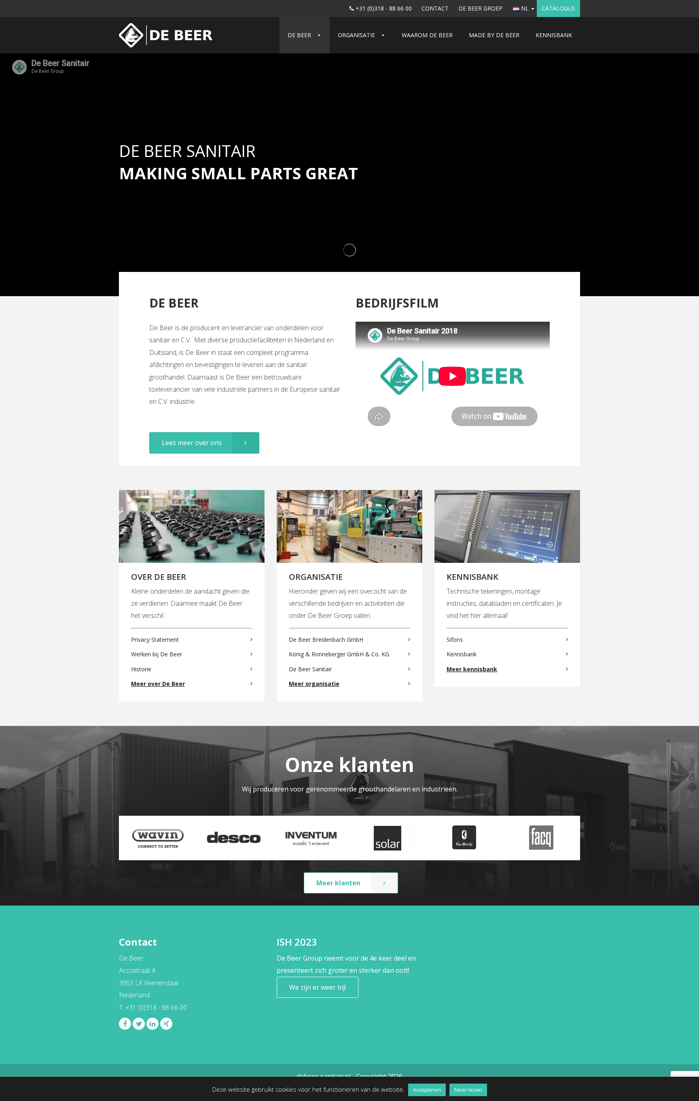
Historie (141, 669)
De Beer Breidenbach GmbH (326, 639)
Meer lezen (468, 1089)
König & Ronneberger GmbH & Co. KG (339, 654)
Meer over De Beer (158, 683)
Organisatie (356, 35)
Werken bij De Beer (156, 654)
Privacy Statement (155, 639)
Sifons (455, 639)
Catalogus (558, 8)
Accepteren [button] (427, 1089)
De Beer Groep (480, 8)
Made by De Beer (494, 35)
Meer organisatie (314, 683)
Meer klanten (338, 882)
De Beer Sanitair (310, 669)
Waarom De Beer (427, 35)
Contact (435, 8)
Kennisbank (554, 35)
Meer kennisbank (472, 669)
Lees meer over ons (192, 442)
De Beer (299, 35)
